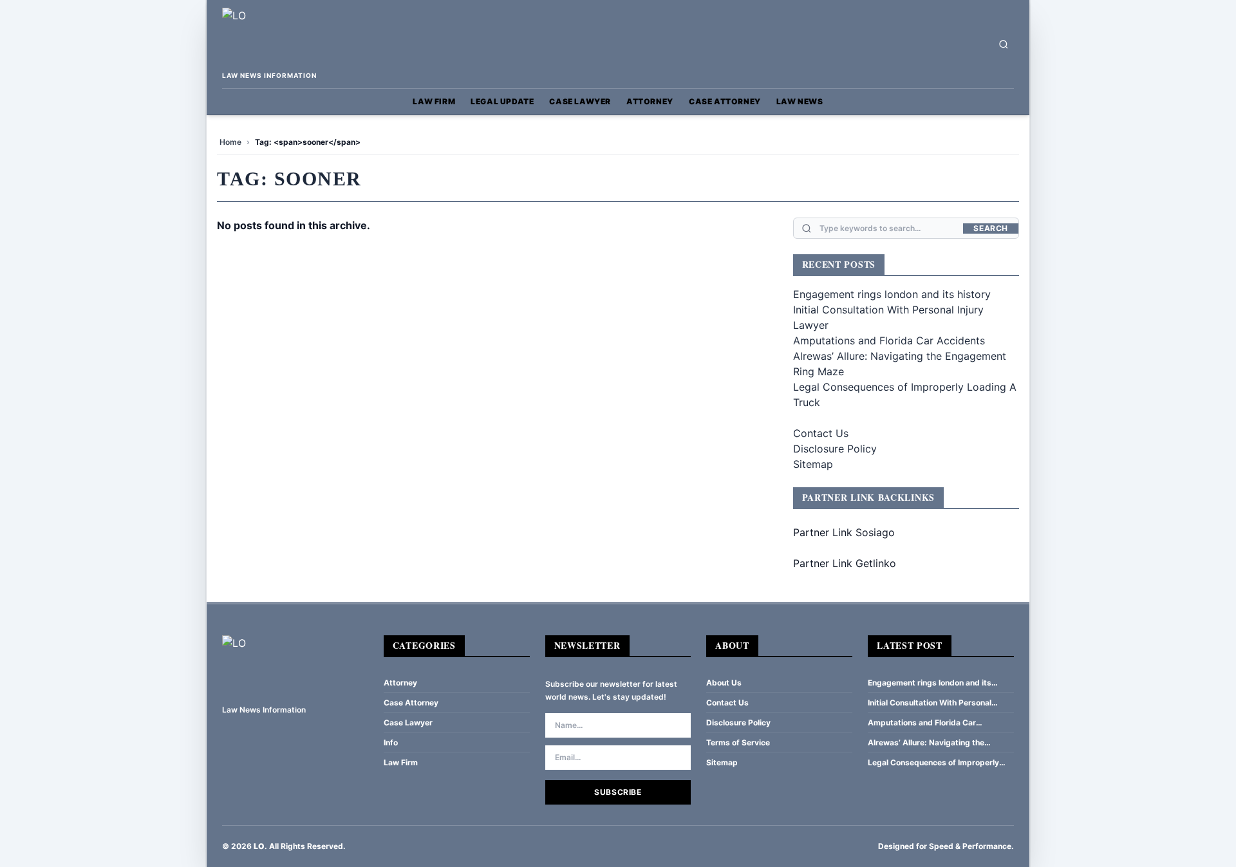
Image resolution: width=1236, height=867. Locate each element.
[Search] (1003, 44)
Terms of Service (738, 742)
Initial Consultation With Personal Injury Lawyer (929, 703)
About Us (724, 682)
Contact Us (820, 433)
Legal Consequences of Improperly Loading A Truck (933, 763)
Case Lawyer (580, 101)
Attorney (649, 101)
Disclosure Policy (835, 448)
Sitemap (813, 464)
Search (990, 228)
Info (391, 742)
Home (230, 142)
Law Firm (434, 101)
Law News (799, 101)
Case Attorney (725, 101)
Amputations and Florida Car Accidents (889, 340)
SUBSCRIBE (617, 792)
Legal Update (502, 101)
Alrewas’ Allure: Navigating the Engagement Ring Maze (926, 743)
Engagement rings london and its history (892, 294)
